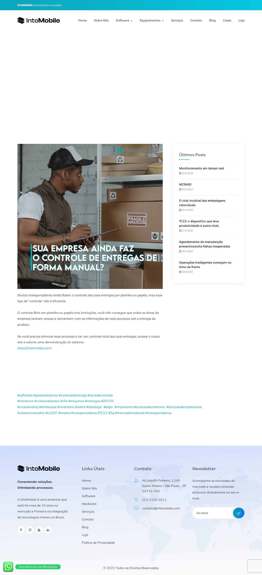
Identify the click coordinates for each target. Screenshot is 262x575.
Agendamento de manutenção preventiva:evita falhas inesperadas (204, 244)
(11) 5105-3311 (154, 500)
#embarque (47, 407)
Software (122, 20)
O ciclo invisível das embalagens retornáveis (202, 203)
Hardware (89, 504)
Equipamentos (150, 20)
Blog (212, 20)
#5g (111, 413)
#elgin (108, 407)
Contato (196, 20)
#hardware (25, 401)
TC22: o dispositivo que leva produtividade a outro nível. (199, 223)
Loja (241, 20)
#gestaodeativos (45, 395)
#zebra (80, 407)
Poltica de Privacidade (98, 542)
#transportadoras (158, 413)
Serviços (177, 20)
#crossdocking (27, 407)
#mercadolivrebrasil (130, 413)
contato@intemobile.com (161, 508)
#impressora (123, 407)
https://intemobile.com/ (34, 348)
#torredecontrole (100, 395)
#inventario (65, 407)
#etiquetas (76, 401)
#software (25, 395)
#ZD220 (107, 401)
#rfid (63, 401)
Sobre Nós (101, 20)
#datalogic (94, 407)
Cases (227, 20)
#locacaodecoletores (149, 407)
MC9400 (185, 184)
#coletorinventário (31, 413)
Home (82, 20)
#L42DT (52, 413)
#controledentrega (73, 395)
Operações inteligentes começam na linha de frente (205, 265)
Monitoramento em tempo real (201, 168)
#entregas (92, 401)
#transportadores (84, 413)
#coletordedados (47, 401)
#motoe (64, 413)
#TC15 (102, 413)
